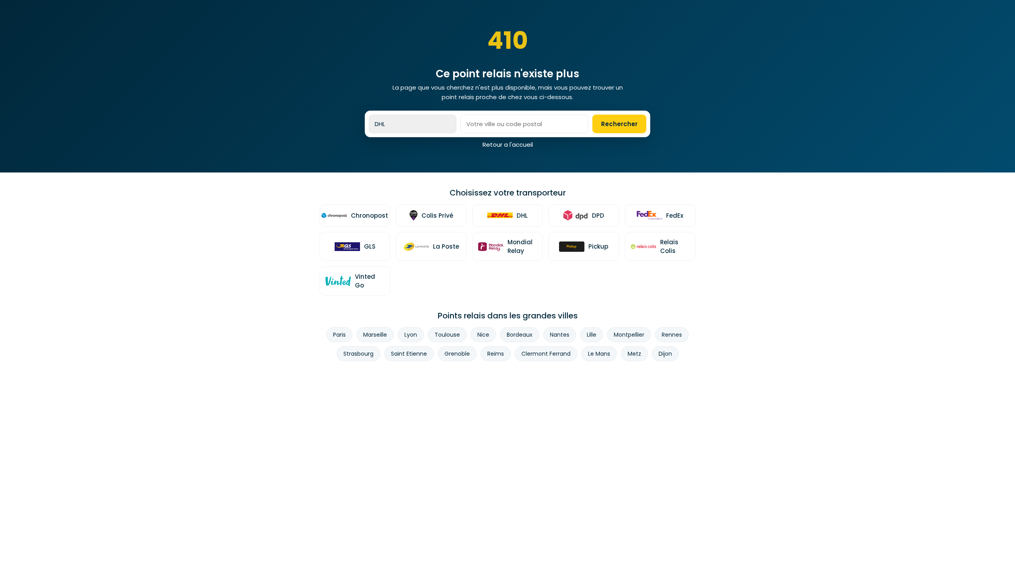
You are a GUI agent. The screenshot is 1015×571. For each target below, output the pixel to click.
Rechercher (619, 124)
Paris (339, 335)
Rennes (672, 335)
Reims (495, 354)
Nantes (559, 335)
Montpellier (629, 335)
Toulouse (447, 335)
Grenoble (457, 354)
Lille (591, 335)
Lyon (410, 335)
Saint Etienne (409, 354)
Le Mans (599, 354)
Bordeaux (519, 335)
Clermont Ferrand (546, 354)
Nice (483, 335)
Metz (634, 354)
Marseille (375, 335)
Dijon (665, 354)
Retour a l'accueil (508, 144)
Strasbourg (358, 354)
